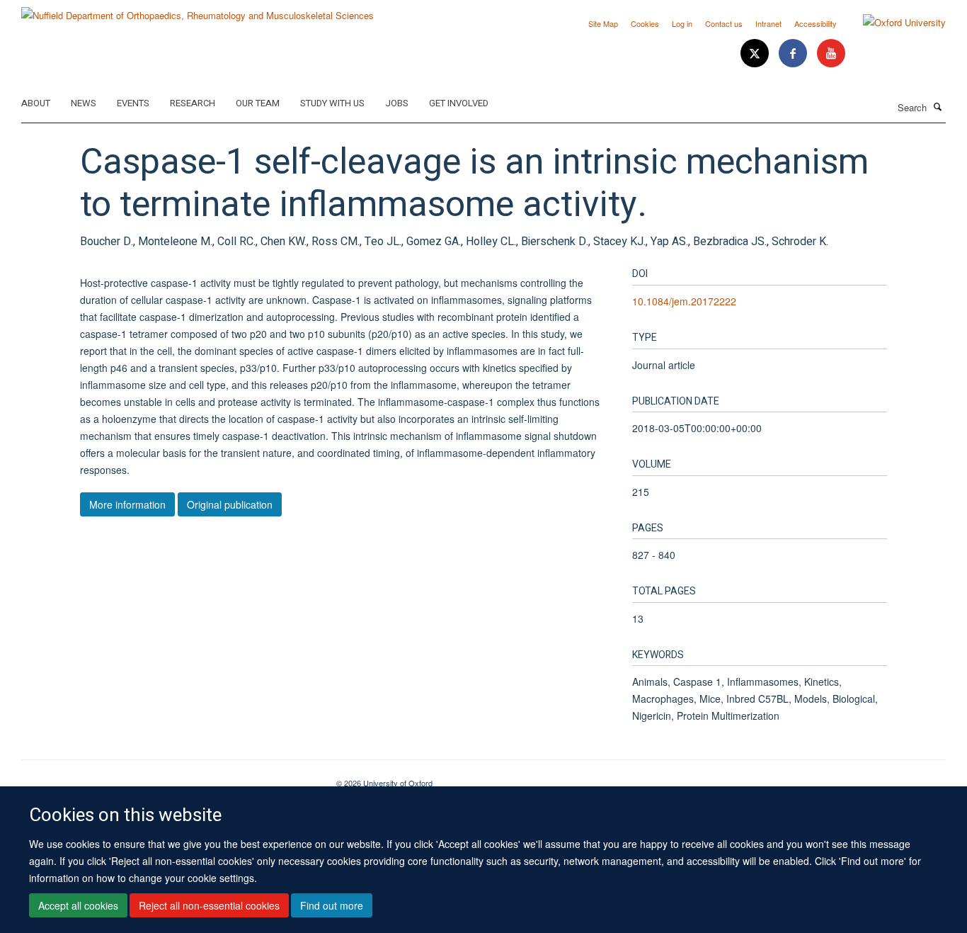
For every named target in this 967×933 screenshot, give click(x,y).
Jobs (396, 103)
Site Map (603, 23)
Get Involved (458, 103)
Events (133, 103)
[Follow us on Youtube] (831, 53)
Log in (682, 23)
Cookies (645, 23)
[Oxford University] (894, 22)
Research (192, 103)
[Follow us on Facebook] (794, 53)
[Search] (938, 106)
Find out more (331, 905)
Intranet (768, 23)
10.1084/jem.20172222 (684, 301)
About (35, 103)
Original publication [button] (230, 504)
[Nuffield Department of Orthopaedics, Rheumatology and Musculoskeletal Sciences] (197, 10)
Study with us (332, 103)
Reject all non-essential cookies (209, 905)
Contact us (724, 23)
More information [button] (127, 504)
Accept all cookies (78, 905)
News (83, 103)
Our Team (258, 103)
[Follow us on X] (756, 53)
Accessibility (815, 23)
